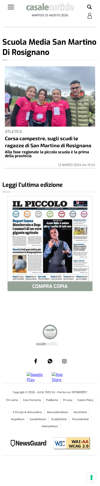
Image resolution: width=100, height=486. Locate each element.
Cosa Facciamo (32, 400)
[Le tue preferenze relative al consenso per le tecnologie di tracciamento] (91, 477)
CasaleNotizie (38, 419)
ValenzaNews (50, 426)
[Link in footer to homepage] (50, 332)
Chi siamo (12, 400)
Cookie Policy (85, 400)
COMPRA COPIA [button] (50, 286)
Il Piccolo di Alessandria (27, 412)
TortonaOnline (80, 419)
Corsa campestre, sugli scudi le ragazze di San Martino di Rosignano (48, 141)
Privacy (67, 400)
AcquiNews (18, 419)
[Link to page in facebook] (36, 361)
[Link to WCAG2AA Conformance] (70, 444)
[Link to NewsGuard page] (30, 444)
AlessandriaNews (57, 412)
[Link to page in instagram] (64, 361)
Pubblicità (52, 400)
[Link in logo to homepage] (50, 8)
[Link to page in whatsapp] (50, 361)
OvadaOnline (59, 419)
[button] (89, 7)
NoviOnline (80, 412)
